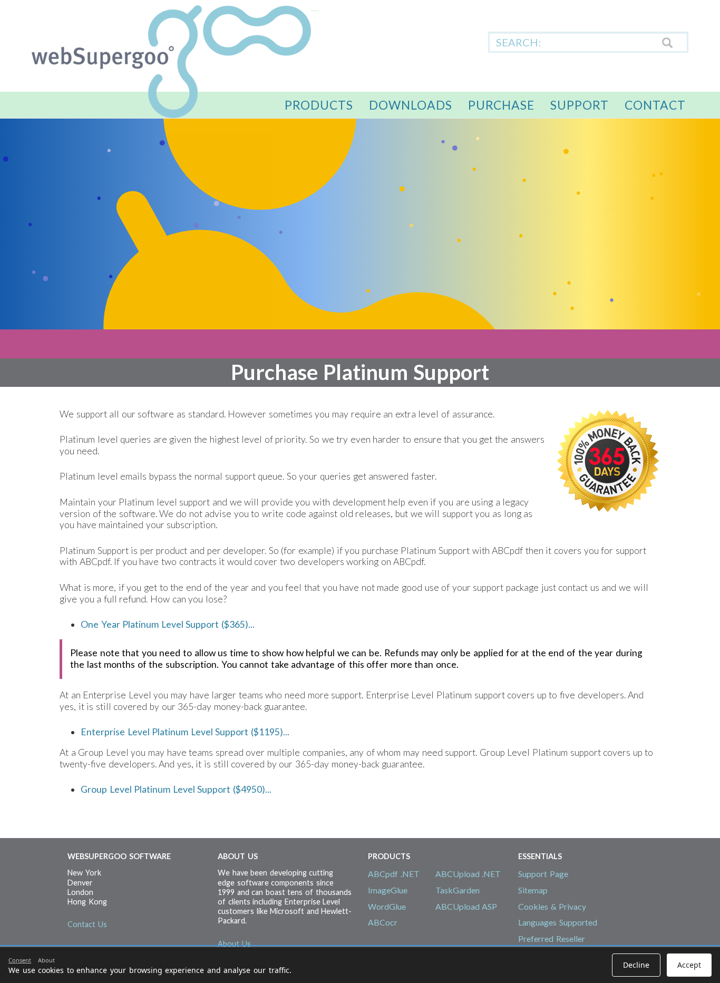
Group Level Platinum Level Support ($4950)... (176, 789)
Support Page (543, 874)
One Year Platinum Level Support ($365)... (168, 624)
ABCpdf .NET (394, 874)
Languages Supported (557, 922)
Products (319, 105)
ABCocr (382, 922)
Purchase (501, 105)
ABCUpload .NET (468, 874)
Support (579, 105)
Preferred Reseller (551, 938)
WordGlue (387, 906)
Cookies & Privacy (552, 906)
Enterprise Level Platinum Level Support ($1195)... (185, 731)
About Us (234, 943)
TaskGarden (457, 890)
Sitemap (533, 890)
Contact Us (87, 924)
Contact (655, 105)
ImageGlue (387, 890)
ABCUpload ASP (466, 906)
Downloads (410, 105)
